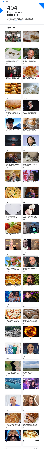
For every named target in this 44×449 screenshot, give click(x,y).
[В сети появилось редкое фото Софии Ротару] (31, 386)
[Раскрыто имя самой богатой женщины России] (31, 143)
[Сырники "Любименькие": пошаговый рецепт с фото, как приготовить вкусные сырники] (31, 74)
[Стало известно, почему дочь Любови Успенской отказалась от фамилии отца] (31, 403)
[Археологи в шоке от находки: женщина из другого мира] (13, 56)
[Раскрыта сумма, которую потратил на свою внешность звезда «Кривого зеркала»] (31, 56)
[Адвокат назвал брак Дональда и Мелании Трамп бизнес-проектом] (31, 195)
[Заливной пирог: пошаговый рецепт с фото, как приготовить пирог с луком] (13, 108)
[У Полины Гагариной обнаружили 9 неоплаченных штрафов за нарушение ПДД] (31, 108)
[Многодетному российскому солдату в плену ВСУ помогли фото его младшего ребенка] (13, 39)
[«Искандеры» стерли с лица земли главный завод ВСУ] (31, 369)
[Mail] (3, 1)
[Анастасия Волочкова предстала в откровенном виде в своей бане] (13, 178)
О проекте (17, 448)
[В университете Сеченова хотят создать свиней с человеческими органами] (31, 317)
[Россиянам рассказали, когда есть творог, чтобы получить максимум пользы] (31, 91)
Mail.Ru (2, 448)
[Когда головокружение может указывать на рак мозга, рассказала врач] (31, 230)
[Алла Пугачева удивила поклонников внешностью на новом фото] (13, 438)
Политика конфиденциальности (35, 448)
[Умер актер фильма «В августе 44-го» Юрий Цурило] (13, 160)
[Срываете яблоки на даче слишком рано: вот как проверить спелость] (13, 265)
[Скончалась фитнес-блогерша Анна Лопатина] (13, 126)
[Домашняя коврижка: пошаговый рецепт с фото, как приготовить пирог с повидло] (31, 438)
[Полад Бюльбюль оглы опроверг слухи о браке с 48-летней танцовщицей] (31, 351)
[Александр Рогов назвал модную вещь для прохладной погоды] (13, 403)
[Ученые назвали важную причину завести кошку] (31, 160)
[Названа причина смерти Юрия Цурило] (31, 265)
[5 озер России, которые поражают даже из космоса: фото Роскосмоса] (13, 369)
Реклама (10, 448)
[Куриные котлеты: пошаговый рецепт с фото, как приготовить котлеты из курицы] (13, 230)
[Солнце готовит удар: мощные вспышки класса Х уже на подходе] (31, 334)
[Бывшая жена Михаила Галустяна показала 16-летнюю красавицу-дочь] (13, 74)
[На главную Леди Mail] (6, 1)
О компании (6, 448)
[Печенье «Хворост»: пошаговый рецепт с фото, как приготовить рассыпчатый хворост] (13, 421)
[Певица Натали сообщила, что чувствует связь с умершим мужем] (31, 178)
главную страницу (18, 20)
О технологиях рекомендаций (24, 448)
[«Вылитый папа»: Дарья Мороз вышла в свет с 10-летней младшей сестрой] (13, 247)
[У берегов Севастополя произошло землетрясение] (13, 386)
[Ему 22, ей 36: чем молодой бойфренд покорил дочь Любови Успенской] (13, 299)
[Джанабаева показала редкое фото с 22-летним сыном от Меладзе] (31, 299)
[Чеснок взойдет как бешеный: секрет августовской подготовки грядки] (31, 212)
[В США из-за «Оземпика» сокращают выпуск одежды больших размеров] (13, 351)
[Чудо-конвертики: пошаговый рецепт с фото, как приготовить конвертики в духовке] (13, 91)
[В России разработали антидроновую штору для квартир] (13, 212)
